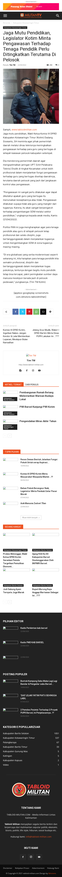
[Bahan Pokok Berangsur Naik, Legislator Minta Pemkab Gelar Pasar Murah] (10, 492)
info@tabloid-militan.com (38, 836)
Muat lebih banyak (30, 517)
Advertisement (38, 868)
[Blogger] (21, 370)
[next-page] (10, 436)
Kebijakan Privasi (22, 868)
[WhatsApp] (36, 312)
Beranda (6, 23)
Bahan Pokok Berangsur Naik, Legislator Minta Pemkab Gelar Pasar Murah (38, 491)
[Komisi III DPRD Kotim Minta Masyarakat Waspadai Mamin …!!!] (10, 477)
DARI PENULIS (32, 384)
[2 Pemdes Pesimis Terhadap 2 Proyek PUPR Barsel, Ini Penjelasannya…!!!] (10, 713)
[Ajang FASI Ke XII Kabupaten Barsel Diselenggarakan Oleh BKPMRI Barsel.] (45, 542)
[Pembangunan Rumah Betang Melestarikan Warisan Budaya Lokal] (10, 396)
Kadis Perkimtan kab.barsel (33, 628)
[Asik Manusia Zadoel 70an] (10, 507)
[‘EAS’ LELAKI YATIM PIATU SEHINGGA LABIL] (10, 699)
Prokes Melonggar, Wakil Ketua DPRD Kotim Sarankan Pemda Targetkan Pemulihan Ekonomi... (15, 560)
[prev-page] (5, 436)
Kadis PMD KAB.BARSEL (32, 642)
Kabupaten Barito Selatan (9, 399)
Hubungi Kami (53, 868)
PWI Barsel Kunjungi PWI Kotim (37, 406)
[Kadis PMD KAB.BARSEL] (10, 646)
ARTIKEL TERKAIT (13, 384)
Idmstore (52, 873)
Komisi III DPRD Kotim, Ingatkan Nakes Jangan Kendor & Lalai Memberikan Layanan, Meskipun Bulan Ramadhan (16, 336)
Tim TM (12, 65)
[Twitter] (22, 312)
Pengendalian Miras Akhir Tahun (38, 421)
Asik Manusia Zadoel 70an (33, 503)
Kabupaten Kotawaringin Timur (26, 23)
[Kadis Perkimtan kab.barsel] (10, 632)
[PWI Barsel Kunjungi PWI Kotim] (10, 410)
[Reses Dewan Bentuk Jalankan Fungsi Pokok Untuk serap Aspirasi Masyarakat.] (10, 463)
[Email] (43, 312)
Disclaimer (7, 868)
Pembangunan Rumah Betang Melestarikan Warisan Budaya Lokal (36, 396)
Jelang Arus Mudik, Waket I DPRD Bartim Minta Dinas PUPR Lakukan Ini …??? (45, 333)
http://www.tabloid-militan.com (31, 365)
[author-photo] (31, 355)
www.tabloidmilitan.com (24, 129)
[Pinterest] (29, 312)
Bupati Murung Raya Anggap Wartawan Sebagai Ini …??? (45, 592)
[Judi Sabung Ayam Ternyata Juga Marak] (16, 577)
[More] (50, 312)
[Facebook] (15, 312)
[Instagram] (34, 370)
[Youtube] (40, 370)
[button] (5, 16)
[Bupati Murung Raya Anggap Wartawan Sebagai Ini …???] (45, 577)
